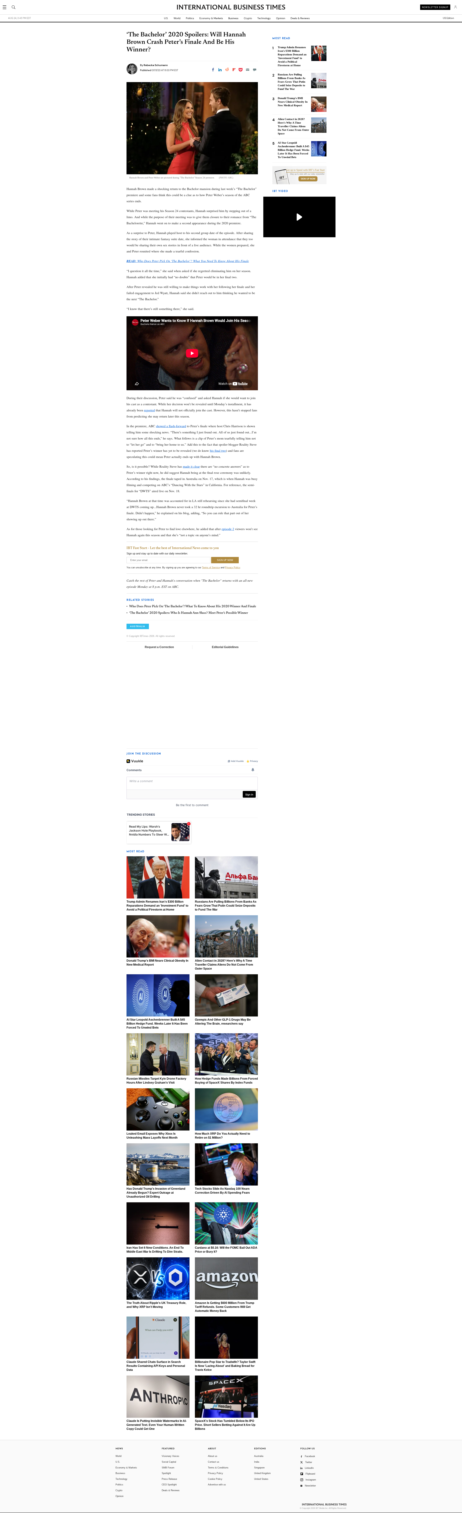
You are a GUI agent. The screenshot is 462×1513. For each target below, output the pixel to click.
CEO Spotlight (169, 1484)
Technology (264, 18)
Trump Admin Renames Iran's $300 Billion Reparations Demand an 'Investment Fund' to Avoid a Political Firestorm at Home (157, 905)
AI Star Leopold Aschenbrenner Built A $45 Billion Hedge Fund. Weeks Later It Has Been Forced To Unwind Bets (157, 1023)
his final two (218, 450)
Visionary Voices (170, 1456)
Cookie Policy (215, 1479)
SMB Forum (168, 1467)
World (177, 18)
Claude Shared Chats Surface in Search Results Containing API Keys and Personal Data (156, 1365)
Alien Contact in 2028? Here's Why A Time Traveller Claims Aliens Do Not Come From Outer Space (224, 964)
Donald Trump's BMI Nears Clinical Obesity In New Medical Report (293, 102)
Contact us (213, 1461)
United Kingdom (262, 1473)
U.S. (166, 18)
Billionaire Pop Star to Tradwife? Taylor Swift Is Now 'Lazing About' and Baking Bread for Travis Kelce (225, 1365)
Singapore (259, 1467)
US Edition (448, 18)
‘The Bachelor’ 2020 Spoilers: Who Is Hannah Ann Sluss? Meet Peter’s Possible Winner (188, 613)
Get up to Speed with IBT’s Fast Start (305, 170)
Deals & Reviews (300, 18)
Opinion (280, 18)
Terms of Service (211, 567)
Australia (258, 1456)
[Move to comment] (254, 69)
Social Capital (169, 1461)
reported (149, 410)
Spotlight (166, 1473)
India (256, 1461)
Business (233, 18)
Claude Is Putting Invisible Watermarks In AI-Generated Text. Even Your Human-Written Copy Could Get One (157, 1424)
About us (212, 1456)
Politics (190, 18)
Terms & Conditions (218, 1467)
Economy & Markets (211, 18)
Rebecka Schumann (156, 65)
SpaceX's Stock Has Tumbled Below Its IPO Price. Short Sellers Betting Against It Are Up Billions (225, 1424)
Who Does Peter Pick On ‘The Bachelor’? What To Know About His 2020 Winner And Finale (192, 606)
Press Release (169, 1479)
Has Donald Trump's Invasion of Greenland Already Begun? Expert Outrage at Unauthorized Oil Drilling (156, 1192)
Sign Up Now (308, 179)
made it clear (191, 466)
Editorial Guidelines (225, 647)
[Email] (247, 69)
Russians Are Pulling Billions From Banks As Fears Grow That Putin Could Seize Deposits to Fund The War (225, 905)
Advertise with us (217, 1484)
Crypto (248, 18)
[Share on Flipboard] (234, 69)
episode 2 (228, 529)
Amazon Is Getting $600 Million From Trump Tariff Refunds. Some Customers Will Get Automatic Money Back (224, 1306)
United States (261, 1479)
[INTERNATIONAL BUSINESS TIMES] (231, 8)
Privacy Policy (232, 567)
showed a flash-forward (171, 426)
